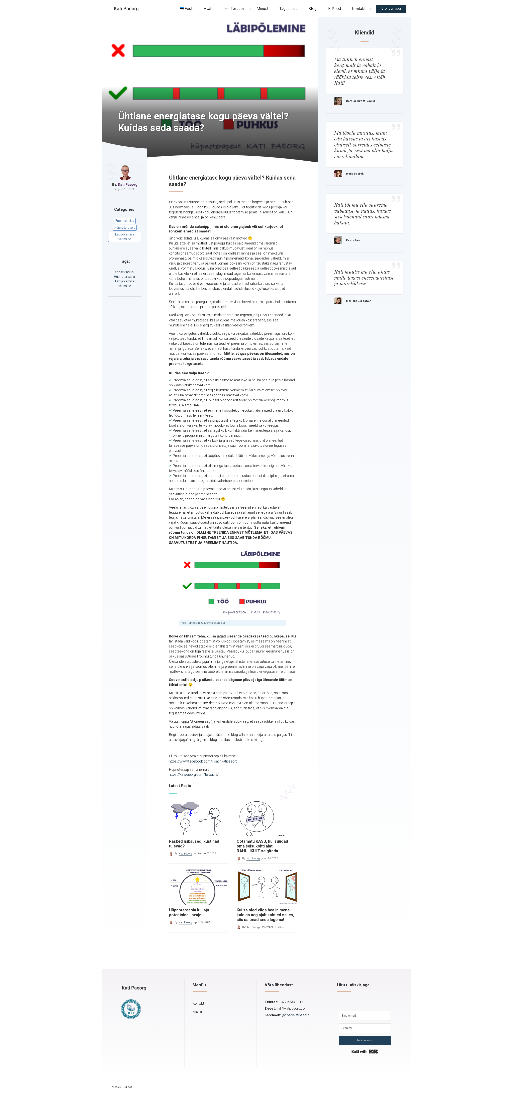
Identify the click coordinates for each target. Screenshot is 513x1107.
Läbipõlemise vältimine (125, 236)
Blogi (313, 8)
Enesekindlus (124, 220)
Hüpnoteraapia (124, 227)
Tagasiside (288, 8)
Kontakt (359, 8)
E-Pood (334, 8)
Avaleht (210, 8)
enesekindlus (124, 272)
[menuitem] (186, 8)
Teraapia (238, 8)
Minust (263, 8)
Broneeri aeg (391, 8)
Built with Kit (364, 1051)
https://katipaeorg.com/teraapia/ (194, 774)
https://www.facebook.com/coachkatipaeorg (203, 761)
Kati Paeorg (127, 184)
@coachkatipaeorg (295, 1015)
